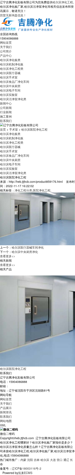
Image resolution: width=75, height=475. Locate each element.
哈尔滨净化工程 (62, 2)
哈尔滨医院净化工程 (34, 129)
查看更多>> (7, 256)
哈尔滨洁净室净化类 (13, 99)
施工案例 (6, 116)
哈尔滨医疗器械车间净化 (28, 247)
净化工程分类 (23, 190)
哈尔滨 (44, 460)
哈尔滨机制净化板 (11, 64)
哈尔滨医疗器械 (10, 73)
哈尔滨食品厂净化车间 (14, 81)
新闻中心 (6, 103)
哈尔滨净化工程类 (11, 68)
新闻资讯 (6, 412)
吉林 (37, 460)
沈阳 (30, 460)
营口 (59, 460)
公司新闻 (6, 108)
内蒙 (23, 460)
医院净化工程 (41, 190)
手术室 (13, 129)
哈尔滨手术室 (9, 77)
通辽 (66, 460)
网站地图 (6, 421)
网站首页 (6, 42)
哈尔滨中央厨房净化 (25, 252)
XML (3, 425)
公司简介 (6, 51)
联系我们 (6, 121)
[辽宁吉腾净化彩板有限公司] (26, 24)
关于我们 (6, 47)
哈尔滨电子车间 (10, 90)
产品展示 (6, 408)
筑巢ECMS (25, 473)
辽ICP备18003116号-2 (26, 468)
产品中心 (6, 55)
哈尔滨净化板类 (10, 60)
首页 (3, 129)
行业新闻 (6, 112)
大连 (53, 460)
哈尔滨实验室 (9, 95)
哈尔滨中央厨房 (10, 86)
